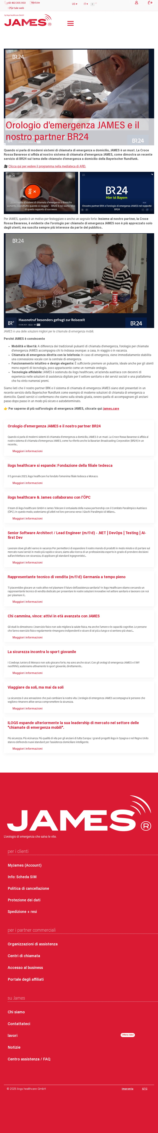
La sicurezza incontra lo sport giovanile (42, 652)
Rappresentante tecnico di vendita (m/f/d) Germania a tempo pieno (66, 577)
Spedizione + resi (22, 912)
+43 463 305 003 (16, 3)
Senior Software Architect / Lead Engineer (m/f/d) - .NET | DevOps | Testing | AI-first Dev (77, 535)
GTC (144, 1089)
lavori (13, 1036)
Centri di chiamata (24, 956)
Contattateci (19, 1024)
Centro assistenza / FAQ (29, 1060)
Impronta (127, 1089)
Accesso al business (25, 968)
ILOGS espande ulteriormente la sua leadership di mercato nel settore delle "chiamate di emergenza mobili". (73, 725)
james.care (111, 408)
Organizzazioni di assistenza (33, 944)
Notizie (14, 1048)
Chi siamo (16, 1012)
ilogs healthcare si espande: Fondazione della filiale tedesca (60, 466)
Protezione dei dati (24, 900)
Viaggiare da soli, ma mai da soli (36, 688)
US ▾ (74, 4)
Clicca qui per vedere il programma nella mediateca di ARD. (47, 166)
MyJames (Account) (25, 866)
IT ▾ (86, 4)
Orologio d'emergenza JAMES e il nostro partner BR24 (54, 426)
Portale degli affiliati (26, 980)
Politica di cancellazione (28, 889)
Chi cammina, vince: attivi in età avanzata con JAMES (54, 616)
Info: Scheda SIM (22, 877)
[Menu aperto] (68, 23)
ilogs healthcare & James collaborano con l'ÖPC (50, 498)
